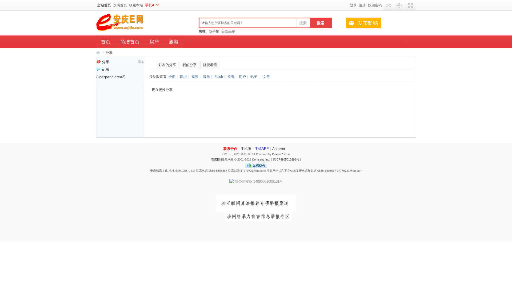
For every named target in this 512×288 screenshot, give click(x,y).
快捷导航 (399, 5)
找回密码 (375, 5)
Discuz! (277, 154)
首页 (105, 42)
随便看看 (210, 65)
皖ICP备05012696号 (286, 159)
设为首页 (120, 5)
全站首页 (104, 5)
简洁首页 (129, 42)
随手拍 (214, 31)
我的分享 (190, 65)
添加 (141, 62)
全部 (172, 77)
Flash (218, 77)
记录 (105, 69)
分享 (109, 53)
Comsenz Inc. (261, 159)
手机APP (152, 5)
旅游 (173, 42)
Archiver (278, 149)
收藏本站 (136, 5)
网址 (183, 77)
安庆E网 (98, 53)
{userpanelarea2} (111, 77)
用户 (242, 77)
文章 (266, 77)
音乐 (206, 77)
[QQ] (256, 167)
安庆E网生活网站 (222, 159)
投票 (230, 77)
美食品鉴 (228, 31)
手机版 (246, 149)
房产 (154, 42)
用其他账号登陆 (388, 5)
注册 (362, 5)
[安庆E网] (120, 30)
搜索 (303, 23)
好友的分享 (167, 65)
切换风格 (410, 5)
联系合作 (230, 149)
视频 (194, 77)
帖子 (253, 77)
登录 (353, 5)
